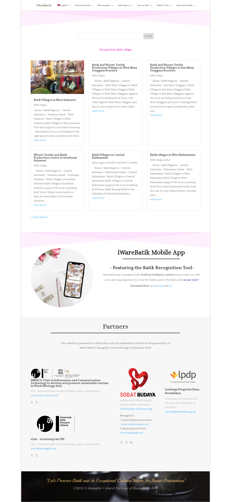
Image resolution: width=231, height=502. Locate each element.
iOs (170, 285)
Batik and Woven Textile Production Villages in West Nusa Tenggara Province (114, 67)
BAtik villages (40, 105)
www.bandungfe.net (131, 432)
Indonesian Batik (82, 5)
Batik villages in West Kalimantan (172, 155)
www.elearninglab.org (43, 448)
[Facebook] (32, 403)
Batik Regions (124, 5)
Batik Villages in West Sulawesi (55, 100)
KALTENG (111, 163)
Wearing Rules (103, 5)
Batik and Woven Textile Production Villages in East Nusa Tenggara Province (172, 67)
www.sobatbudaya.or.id (134, 424)
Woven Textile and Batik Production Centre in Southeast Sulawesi (55, 157)
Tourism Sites (143, 5)
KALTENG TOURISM (127, 163)
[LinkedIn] (131, 443)
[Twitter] (37, 403)
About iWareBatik (184, 5)
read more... (40, 140)
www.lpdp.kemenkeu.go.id (180, 411)
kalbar (167, 160)
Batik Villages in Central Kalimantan (108, 156)
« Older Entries (39, 217)
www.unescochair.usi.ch (44, 395)
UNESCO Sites (163, 5)
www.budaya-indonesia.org (136, 408)
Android (158, 285)
